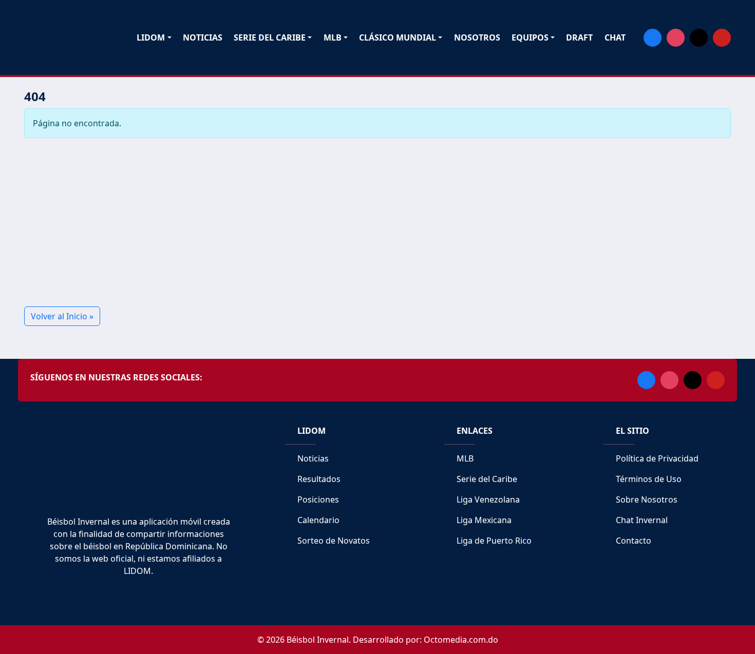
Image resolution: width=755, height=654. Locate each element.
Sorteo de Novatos (332, 540)
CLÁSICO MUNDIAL (397, 37)
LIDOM (151, 37)
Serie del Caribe (486, 479)
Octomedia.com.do (461, 639)
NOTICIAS (202, 37)
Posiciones (317, 499)
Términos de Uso (648, 479)
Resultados (318, 479)
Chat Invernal (641, 520)
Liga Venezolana (487, 499)
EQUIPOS (530, 37)
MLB (333, 37)
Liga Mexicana (483, 520)
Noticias (312, 458)
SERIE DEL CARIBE (270, 37)
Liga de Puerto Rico (493, 540)
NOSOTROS (477, 37)
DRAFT (579, 37)
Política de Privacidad (656, 458)
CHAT (615, 37)
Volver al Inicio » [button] (62, 316)
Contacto (632, 540)
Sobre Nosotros (645, 499)
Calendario (317, 520)
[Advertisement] (332, 222)
